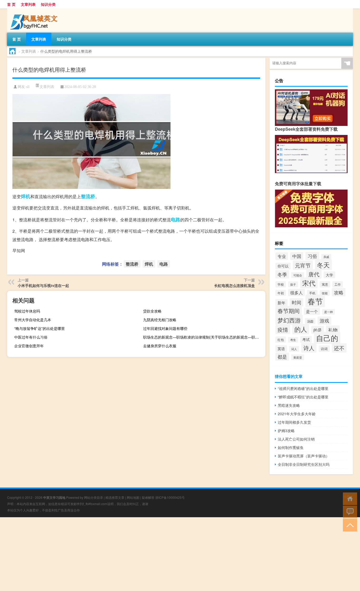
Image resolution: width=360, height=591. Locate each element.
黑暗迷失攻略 (289, 405)
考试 (306, 339)
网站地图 (133, 497)
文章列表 (28, 4)
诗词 (324, 348)
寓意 (325, 284)
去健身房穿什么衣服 (159, 345)
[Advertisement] (158, 554)
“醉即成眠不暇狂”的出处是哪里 (303, 396)
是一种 (328, 312)
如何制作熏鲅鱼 (291, 447)
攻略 (338, 292)
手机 (312, 293)
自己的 (327, 338)
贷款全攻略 (152, 311)
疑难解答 (148, 497)
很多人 (296, 292)
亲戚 (326, 257)
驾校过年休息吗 (27, 311)
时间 (296, 302)
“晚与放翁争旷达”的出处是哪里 (39, 328)
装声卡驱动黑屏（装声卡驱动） (303, 455)
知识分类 (48, 4)
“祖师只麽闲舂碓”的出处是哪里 (303, 388)
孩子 (293, 284)
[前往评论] (349, 511)
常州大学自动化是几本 (32, 319)
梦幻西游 (289, 320)
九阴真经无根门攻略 (159, 319)
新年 (281, 302)
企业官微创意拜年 (29, 345)
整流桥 (88, 196)
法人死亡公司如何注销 (296, 439)
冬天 (323, 264)
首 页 (11, 4)
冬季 (282, 274)
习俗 (312, 255)
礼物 (333, 329)
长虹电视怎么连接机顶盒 (234, 285)
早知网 (18, 250)
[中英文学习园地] (34, 10)
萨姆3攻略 (286, 430)
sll (28, 87)
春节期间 (289, 311)
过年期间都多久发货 (294, 422)
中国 (296, 256)
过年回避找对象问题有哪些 (165, 328)
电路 (175, 219)
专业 (282, 256)
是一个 (312, 311)
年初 (281, 293)
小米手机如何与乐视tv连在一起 (43, 285)
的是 (317, 330)
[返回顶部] (349, 525)
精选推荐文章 (114, 497)
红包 (281, 339)
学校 (281, 284)
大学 (329, 274)
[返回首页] (349, 498)
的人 (300, 329)
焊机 (25, 196)
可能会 (297, 275)
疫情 (283, 329)
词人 (294, 349)
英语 (281, 348)
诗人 (308, 348)
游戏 (324, 320)
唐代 (313, 274)
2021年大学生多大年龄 (297, 413)
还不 (339, 348)
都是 (282, 356)
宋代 (308, 282)
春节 (315, 300)
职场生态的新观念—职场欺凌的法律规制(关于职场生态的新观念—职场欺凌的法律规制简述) (203, 337)
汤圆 (310, 321)
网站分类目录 (93, 497)
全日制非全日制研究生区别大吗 (303, 464)
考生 (293, 340)
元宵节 (303, 265)
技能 (325, 293)
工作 (337, 284)
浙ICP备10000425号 (170, 497)
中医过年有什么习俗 (30, 337)
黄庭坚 (297, 357)
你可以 (283, 265)
